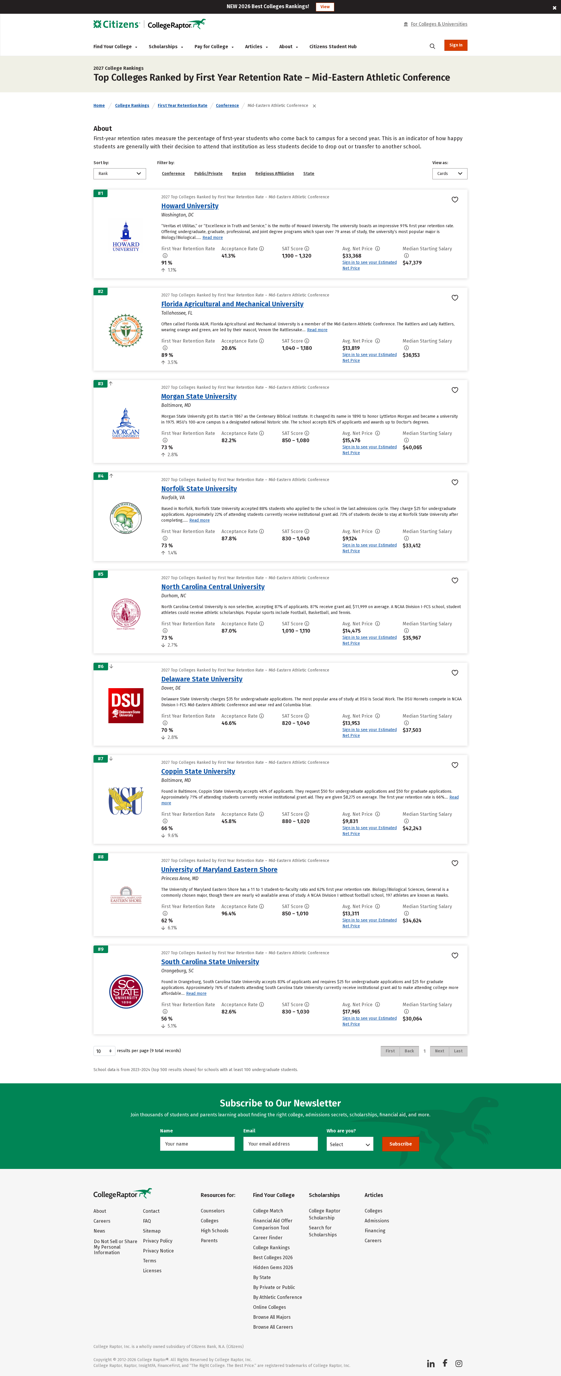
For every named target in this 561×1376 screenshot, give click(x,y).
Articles (254, 46)
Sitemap (152, 1231)
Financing (375, 1230)
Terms (149, 1261)
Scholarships (164, 46)
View (325, 6)
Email (249, 1131)
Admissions (377, 1221)
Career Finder (268, 1237)
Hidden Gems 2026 (273, 1267)
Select (336, 1144)
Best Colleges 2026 (273, 1257)
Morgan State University (199, 396)
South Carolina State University (210, 962)
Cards (442, 173)
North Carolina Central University (213, 587)
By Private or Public (274, 1287)
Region (239, 173)
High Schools (214, 1230)
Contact (151, 1211)
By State (262, 1277)
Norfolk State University (199, 489)
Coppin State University (198, 771)
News (99, 1231)
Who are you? (341, 1131)
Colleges (210, 1221)
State (308, 173)
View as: (440, 162)
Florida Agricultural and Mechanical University (232, 304)
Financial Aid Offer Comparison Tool (272, 1224)
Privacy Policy (157, 1241)
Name (166, 1131)
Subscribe (400, 1144)
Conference (227, 105)
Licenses (152, 1270)
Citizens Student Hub (333, 46)
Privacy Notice (158, 1251)
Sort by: (101, 162)
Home (99, 105)
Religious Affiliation (274, 173)
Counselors (213, 1211)
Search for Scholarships (323, 1231)
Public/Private (208, 173)
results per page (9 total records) (149, 1050)
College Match (268, 1211)
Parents (209, 1240)
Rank (103, 173)
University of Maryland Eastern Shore (219, 869)
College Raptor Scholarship (324, 1214)
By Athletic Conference (277, 1297)
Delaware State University (202, 679)
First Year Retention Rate (182, 105)
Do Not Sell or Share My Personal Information (115, 1247)
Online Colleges (269, 1307)
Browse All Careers (273, 1327)
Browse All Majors (272, 1317)
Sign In (456, 45)
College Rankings (132, 105)
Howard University (190, 206)
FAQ (147, 1221)
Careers (102, 1221)
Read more (212, 237)
